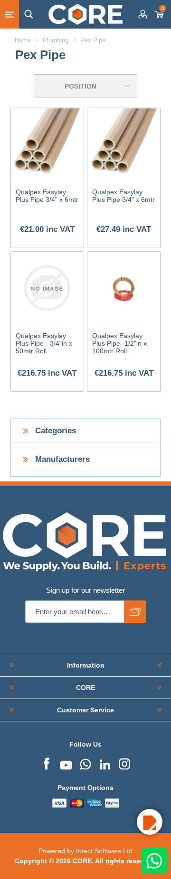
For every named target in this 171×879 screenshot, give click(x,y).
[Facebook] (46, 762)
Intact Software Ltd (104, 851)
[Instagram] (124, 762)
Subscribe (135, 611)
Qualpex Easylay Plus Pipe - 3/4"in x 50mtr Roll (44, 343)
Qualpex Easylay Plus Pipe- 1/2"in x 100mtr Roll (119, 343)
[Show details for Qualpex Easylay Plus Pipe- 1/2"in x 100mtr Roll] (123, 288)
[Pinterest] (85, 762)
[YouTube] (66, 762)
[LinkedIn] (105, 762)
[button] (149, 822)
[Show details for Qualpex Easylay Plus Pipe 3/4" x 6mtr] (47, 144)
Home (23, 40)
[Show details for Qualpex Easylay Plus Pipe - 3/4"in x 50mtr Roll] (47, 288)
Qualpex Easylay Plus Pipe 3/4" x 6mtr (47, 195)
